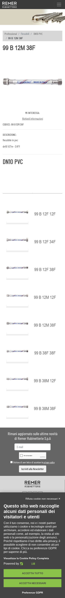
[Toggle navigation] (59, 4)
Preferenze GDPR (32, 592)
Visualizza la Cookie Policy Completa (26, 558)
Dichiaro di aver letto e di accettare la (34, 462)
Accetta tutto (32, 573)
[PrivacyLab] (27, 564)
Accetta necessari (32, 583)
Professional (11, 33)
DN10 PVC (38, 33)
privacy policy (49, 462)
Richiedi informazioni (32, 118)
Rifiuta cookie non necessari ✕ (42, 498)
